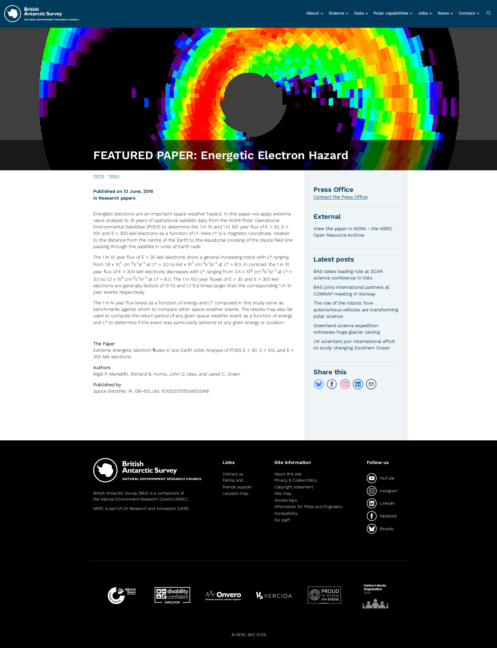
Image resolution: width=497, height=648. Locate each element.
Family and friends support (237, 483)
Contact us (233, 473)
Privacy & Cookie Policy (295, 480)
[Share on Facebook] (332, 384)
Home (98, 175)
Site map (282, 493)
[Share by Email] (371, 384)
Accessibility (285, 513)
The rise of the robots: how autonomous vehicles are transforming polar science (355, 309)
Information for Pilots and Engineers (308, 506)
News (114, 175)
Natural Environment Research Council (137, 499)
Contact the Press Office (340, 197)
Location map (235, 493)
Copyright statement (293, 486)
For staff (282, 520)
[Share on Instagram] (345, 384)
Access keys (285, 500)
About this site (288, 473)
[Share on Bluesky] (318, 384)
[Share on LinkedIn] (358, 384)
